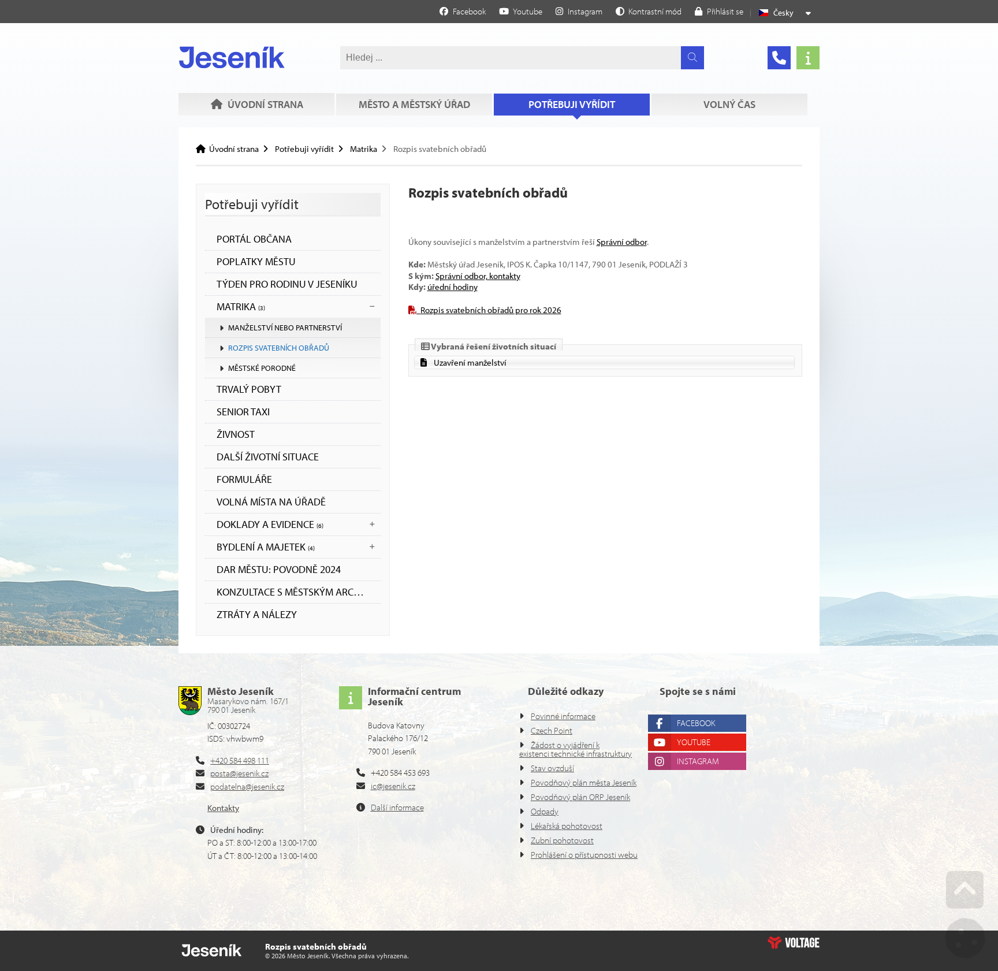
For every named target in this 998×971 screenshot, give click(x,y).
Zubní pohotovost (562, 840)
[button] (648, 11)
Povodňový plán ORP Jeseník (580, 796)
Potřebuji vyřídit (571, 104)
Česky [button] (783, 13)
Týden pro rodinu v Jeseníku (287, 284)
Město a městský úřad (414, 104)
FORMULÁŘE (244, 479)
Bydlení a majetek (266, 546)
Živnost (236, 434)
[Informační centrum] (808, 57)
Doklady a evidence (270, 524)
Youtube (693, 741)
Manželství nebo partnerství (285, 327)
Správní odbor (622, 241)
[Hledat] (692, 57)
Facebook (696, 722)
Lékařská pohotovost (566, 825)
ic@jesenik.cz (393, 785)
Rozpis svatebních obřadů (278, 348)
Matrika (363, 148)
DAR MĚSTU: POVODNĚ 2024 (279, 569)
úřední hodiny (452, 286)
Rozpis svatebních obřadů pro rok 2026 (490, 309)
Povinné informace (563, 715)
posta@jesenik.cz (239, 773)
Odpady (544, 811)
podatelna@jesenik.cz (247, 786)
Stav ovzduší (552, 767)
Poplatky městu (256, 261)
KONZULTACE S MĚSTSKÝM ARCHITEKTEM (299, 591)
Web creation (794, 942)
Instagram (698, 761)
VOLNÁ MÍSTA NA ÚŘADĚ (271, 501)
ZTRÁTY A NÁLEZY (257, 614)
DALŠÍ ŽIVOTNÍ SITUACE (268, 456)
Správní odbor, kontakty (477, 275)
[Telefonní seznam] (779, 57)
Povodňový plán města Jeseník (583, 782)
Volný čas (729, 104)
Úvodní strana (231, 57)
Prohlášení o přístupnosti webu (584, 854)
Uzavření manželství (470, 362)
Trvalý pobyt (249, 389)
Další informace (397, 807)
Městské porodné (262, 368)
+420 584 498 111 (239, 760)
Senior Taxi (243, 411)
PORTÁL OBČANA (254, 238)
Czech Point (551, 730)
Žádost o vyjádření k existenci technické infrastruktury (575, 749)
